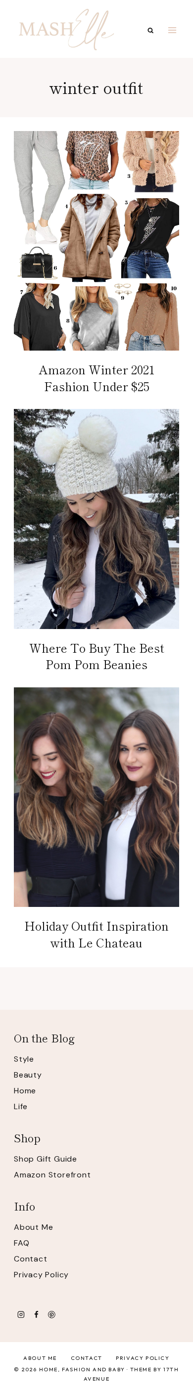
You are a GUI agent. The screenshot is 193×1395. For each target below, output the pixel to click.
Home (25, 1090)
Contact (31, 1259)
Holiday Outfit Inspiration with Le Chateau (96, 934)
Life (21, 1106)
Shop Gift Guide (45, 1159)
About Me (33, 1227)
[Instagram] (21, 1314)
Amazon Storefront (52, 1175)
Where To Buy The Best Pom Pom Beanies (96, 656)
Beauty (28, 1075)
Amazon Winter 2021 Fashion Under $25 (97, 377)
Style (24, 1059)
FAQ (21, 1243)
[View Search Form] (150, 30)
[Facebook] (36, 1314)
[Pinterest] (52, 1314)
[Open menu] (172, 30)
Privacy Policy (41, 1274)
